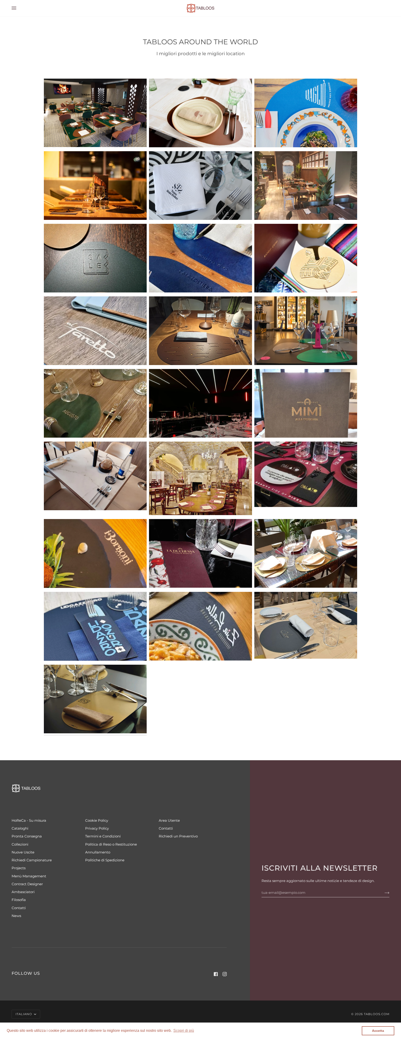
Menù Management (29, 876)
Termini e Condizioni (103, 836)
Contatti (19, 908)
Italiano (24, 1014)
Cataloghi (20, 828)
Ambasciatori (23, 892)
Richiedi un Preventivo (178, 836)
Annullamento (97, 852)
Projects (19, 868)
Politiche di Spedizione (104, 860)
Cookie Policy (96, 820)
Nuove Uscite (23, 852)
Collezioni (20, 844)
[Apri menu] (19, 8)
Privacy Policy (97, 828)
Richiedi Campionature (32, 860)
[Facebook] (216, 974)
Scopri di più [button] (183, 1031)
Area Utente (169, 820)
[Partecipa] (383, 892)
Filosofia (19, 900)
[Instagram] (225, 974)
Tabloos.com (376, 1014)
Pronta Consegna (27, 836)
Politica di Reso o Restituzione (111, 844)
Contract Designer (27, 884)
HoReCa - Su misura (29, 820)
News (16, 916)
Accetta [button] (378, 1031)
